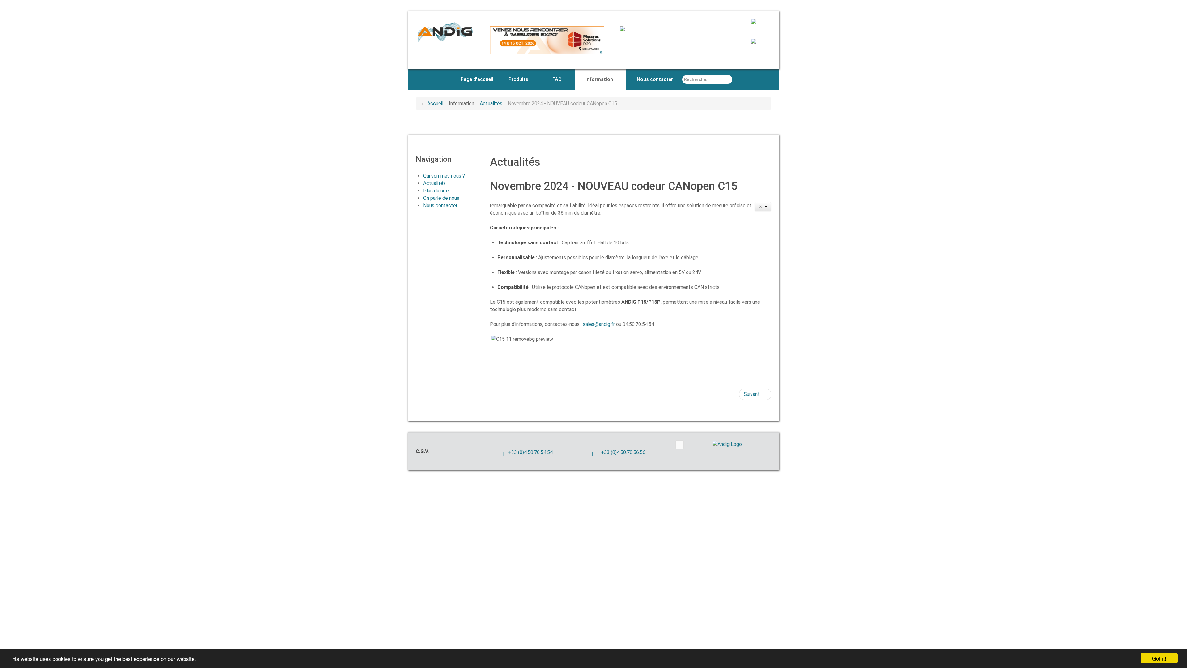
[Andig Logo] (736, 444)
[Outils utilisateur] (763, 206)
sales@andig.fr (599, 324)
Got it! (1159, 658)
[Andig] (445, 32)
